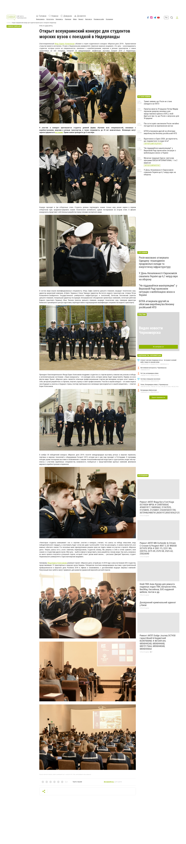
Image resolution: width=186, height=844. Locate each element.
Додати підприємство (158, 397)
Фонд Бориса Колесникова (64, 44)
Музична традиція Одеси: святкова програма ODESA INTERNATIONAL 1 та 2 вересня (160, 160)
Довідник (67, 16)
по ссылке (59, 132)
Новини (54, 16)
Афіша (75, 19)
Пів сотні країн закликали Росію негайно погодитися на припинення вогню (161, 124)
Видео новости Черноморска (151, 330)
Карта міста (88, 19)
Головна (42, 16)
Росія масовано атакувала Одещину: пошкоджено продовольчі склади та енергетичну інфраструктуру (155, 262)
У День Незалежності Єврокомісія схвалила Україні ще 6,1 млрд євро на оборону (160, 172)
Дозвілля (81, 16)
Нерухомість (59, 19)
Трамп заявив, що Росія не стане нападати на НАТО (158, 102)
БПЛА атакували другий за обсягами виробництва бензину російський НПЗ (160, 132)
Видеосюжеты (40, 19)
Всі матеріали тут (158, 347)
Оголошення (109, 19)
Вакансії (81, 19)
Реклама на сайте (99, 19)
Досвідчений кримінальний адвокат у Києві (158, 604)
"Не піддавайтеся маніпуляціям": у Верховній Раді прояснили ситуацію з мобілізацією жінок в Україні (160, 150)
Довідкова (68, 19)
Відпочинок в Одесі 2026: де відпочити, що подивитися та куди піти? (161, 140)
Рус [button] (166, 17)
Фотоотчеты (50, 19)
